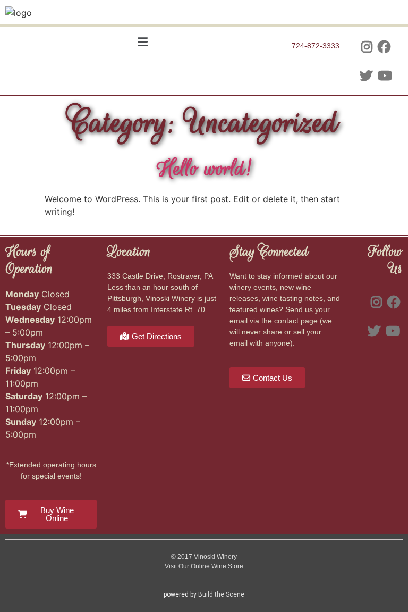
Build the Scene (221, 594)
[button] (143, 42)
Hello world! (204, 168)
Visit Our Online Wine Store (204, 566)
